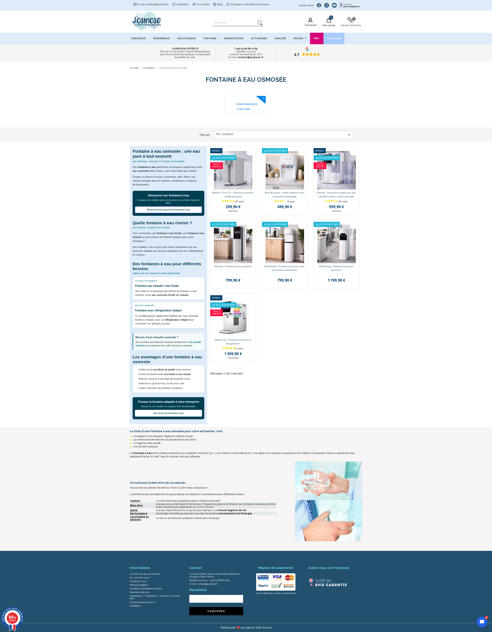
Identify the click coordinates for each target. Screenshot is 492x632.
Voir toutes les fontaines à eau (168, 413)
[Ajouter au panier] (250, 152)
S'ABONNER (216, 611)
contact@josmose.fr (208, 584)
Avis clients (203, 4)
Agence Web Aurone (258, 627)
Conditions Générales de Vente (146, 588)
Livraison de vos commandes (145, 574)
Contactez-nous (138, 581)
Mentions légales (139, 585)
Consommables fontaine (246, 107)
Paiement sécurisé (139, 592)
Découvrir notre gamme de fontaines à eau (168, 209)
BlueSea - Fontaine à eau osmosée (232, 266)
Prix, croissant (284, 135)
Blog (220, 4)
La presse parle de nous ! (143, 602)
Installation (182, 4)
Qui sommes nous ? (140, 577)
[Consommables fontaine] (245, 97)
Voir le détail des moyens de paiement (276, 593)
